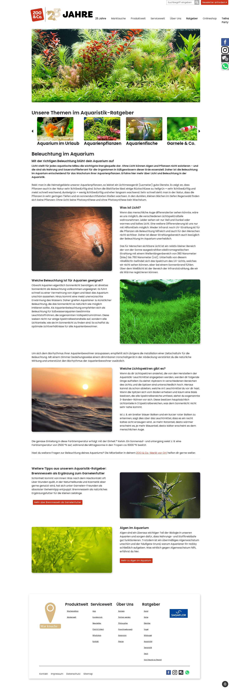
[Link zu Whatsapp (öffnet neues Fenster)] (225, 66)
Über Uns (175, 18)
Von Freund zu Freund (153, 660)
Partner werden (124, 617)
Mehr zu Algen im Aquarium (136, 560)
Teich (146, 654)
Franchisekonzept (125, 629)
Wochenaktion (73, 611)
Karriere (121, 611)
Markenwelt (71, 617)
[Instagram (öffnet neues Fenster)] (174, 672)
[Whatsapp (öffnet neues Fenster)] (187, 672)
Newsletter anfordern (214, 2)
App (94, 611)
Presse (121, 641)
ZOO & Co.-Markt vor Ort (151, 453)
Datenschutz (73, 673)
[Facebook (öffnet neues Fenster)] (168, 672)
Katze (146, 617)
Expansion (122, 635)
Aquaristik (148, 641)
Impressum (57, 673)
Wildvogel (148, 635)
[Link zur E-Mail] (225, 58)
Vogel (146, 629)
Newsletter (97, 623)
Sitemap (88, 673)
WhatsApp (97, 635)
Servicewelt (158, 18)
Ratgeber (192, 18)
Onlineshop (210, 18)
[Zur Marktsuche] (50, 617)
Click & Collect (98, 629)
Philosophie (123, 623)
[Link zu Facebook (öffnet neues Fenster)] (225, 42)
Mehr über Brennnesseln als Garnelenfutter (57, 502)
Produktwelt (138, 18)
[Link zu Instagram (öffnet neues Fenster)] (225, 50)
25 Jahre (100, 18)
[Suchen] (197, 2)
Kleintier (147, 623)
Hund (146, 611)
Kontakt (96, 641)
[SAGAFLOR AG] (179, 613)
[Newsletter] (181, 672)
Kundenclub (97, 617)
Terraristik (148, 647)
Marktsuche (118, 18)
